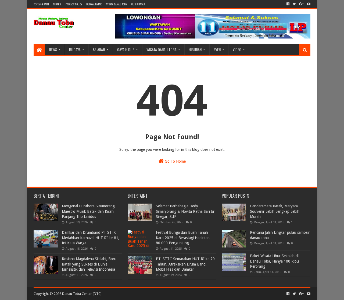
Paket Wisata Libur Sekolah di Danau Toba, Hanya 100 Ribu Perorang (274, 261)
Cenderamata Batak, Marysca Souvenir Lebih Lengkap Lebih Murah (274, 211)
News (53, 49)
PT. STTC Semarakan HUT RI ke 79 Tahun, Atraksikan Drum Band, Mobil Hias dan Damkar (185, 264)
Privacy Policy (74, 4)
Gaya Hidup (125, 49)
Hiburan (195, 49)
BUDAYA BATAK (94, 4)
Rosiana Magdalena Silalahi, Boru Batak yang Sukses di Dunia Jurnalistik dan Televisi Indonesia (89, 264)
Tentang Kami (41, 4)
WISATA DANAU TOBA (116, 4)
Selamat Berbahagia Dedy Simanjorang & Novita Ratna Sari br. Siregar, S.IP (186, 211)
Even (217, 49)
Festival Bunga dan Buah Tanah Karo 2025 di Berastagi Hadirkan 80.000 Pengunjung (183, 237)
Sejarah (99, 49)
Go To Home (175, 161)
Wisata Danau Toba (161, 49)
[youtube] (308, 294)
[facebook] (288, 4)
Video (237, 49)
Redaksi (57, 4)
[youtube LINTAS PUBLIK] (308, 4)
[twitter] (294, 4)
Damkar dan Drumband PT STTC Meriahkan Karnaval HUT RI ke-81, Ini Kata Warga (90, 237)
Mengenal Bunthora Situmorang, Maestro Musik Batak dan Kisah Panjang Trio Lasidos (89, 211)
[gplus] (301, 4)
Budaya (75, 49)
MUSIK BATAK (138, 4)
